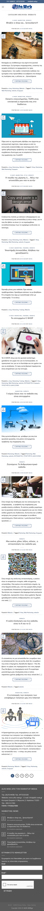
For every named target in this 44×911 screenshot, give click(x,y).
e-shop (14, 20)
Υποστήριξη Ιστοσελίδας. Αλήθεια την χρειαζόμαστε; (21, 843)
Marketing (21, 20)
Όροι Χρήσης (32, 905)
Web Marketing (6, 90)
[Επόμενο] (31, 776)
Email (3, 864)
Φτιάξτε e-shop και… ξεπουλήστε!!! (22, 23)
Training (26, 248)
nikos (30, 28)
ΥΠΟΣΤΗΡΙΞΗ (6, 385)
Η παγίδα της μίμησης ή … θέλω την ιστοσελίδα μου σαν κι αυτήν (20, 834)
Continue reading (22, 81)
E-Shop (33, 88)
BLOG (10, 905)
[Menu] (3, 6)
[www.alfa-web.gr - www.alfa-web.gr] (22, 7)
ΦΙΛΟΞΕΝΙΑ (15, 385)
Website (29, 20)
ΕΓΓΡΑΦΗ (8, 891)
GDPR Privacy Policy (19, 905)
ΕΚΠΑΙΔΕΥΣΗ (28, 383)
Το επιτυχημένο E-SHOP (22, 318)
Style (26, 175)
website (14, 90)
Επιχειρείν (20, 90)
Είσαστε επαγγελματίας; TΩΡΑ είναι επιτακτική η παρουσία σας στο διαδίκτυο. (22, 101)
